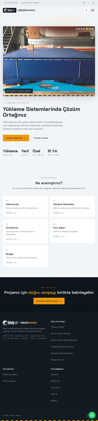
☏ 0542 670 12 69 (11, 3)
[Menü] (92, 10)
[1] (77, 29)
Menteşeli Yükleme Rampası (62, 353)
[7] (92, 29)
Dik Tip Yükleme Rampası (61, 333)
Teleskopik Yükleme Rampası (62, 347)
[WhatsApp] (87, 415)
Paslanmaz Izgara (10, 374)
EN (93, 3)
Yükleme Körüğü (57, 327)
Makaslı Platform (57, 360)
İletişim (54, 401)
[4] (84, 29)
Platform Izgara (9, 381)
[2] (79, 29)
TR (84, 3)
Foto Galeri (55, 387)
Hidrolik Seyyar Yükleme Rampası (64, 340)
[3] (81, 29)
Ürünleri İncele (41, 138)
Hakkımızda (55, 381)
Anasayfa (54, 374)
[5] (87, 29)
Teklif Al (54, 394)
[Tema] (86, 10)
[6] (90, 29)
